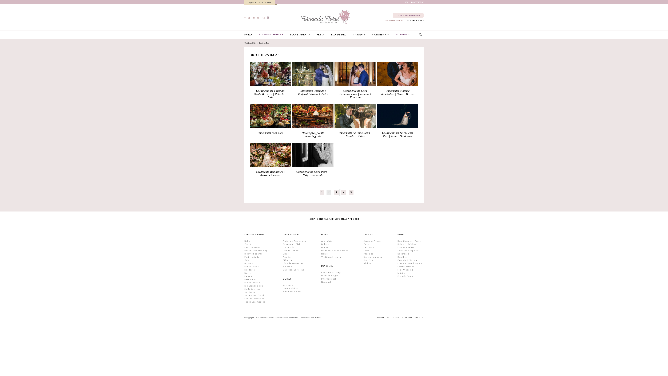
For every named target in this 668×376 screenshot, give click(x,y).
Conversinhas (290, 288)
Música (401, 273)
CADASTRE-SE (418, 2)
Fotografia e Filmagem (409, 263)
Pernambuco (251, 279)
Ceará (247, 244)
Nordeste (249, 269)
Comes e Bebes (405, 247)
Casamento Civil (292, 244)
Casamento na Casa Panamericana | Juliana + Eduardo (355, 94)
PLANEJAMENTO (300, 35)
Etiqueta (287, 260)
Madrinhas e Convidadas (334, 250)
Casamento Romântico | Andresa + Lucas (270, 173)
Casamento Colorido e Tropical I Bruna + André (312, 92)
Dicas (286, 253)
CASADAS (359, 35)
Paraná (248, 276)
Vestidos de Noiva (331, 257)
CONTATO (407, 318)
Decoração (369, 247)
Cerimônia (288, 247)
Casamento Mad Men (270, 133)
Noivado (287, 266)
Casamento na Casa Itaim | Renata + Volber (355, 134)
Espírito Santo (252, 257)
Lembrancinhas (405, 266)
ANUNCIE (419, 318)
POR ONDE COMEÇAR (271, 34)
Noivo (324, 253)
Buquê (324, 247)
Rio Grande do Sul (254, 285)
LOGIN (407, 2)
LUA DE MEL (338, 35)
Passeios (368, 253)
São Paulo (249, 292)
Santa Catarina (252, 289)
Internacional (328, 278)
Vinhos (367, 263)
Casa (366, 244)
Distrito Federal (253, 253)
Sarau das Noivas (292, 291)
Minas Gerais (251, 266)
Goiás (247, 260)
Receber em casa (373, 257)
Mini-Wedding (405, 269)
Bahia (247, 241)
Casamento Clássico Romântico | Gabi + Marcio (397, 92)
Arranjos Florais (372, 241)
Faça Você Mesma (407, 260)
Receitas (368, 260)
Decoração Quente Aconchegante (313, 134)
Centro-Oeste (252, 247)
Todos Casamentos (254, 301)
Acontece (288, 285)
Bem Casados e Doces (409, 241)
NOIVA (248, 35)
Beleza (325, 244)
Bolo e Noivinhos (406, 244)
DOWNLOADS (403, 34)
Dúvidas (287, 257)
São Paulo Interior (254, 298)
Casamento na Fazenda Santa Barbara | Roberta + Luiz (270, 94)
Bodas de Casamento (294, 241)
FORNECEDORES (415, 20)
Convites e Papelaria (408, 250)
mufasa (318, 318)
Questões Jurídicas (293, 269)
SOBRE (396, 318)
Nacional (326, 282)
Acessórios (327, 241)
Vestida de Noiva (250, 43)
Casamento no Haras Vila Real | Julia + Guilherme (397, 134)
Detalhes (402, 257)
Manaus (248, 263)
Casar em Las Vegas (332, 272)
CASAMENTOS (380, 35)
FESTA (320, 35)
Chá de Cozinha (291, 250)
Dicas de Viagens (330, 275)
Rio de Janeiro (252, 282)
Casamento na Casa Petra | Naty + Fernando (312, 173)
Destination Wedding (255, 250)
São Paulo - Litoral (254, 295)
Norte (247, 273)
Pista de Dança (405, 276)
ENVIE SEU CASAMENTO (408, 15)
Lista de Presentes (293, 263)
